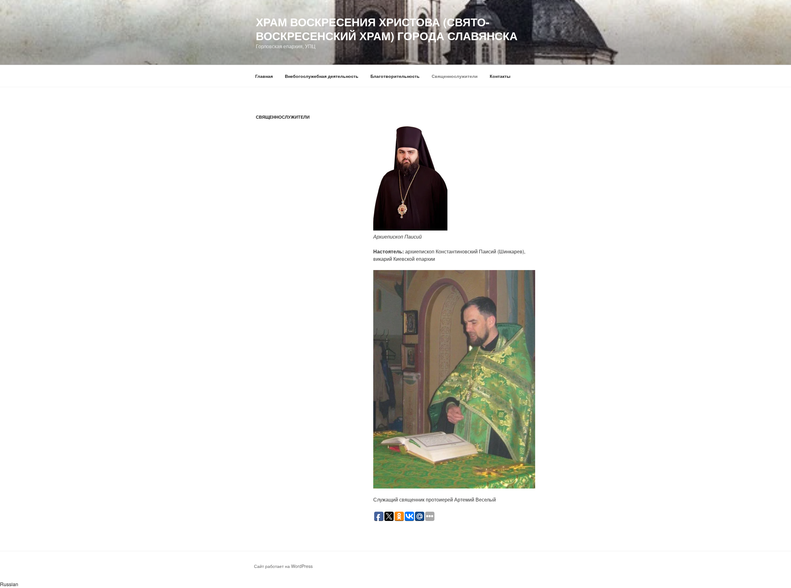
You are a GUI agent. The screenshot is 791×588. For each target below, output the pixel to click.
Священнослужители (455, 76)
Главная (264, 76)
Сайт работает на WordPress (283, 566)
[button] (395, 584)
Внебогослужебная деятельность (321, 76)
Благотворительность (395, 76)
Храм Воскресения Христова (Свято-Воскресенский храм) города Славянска (387, 29)
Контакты (500, 76)
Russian (9, 584)
